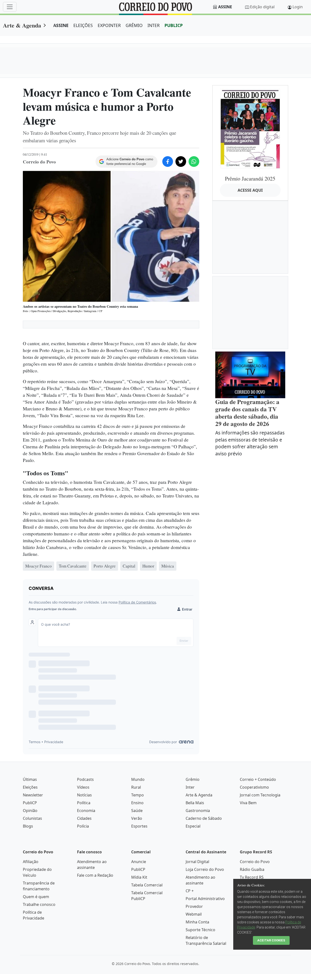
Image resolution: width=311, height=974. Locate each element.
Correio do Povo (255, 861)
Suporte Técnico (200, 929)
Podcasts (85, 779)
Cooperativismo (254, 787)
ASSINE (61, 25)
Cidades (84, 818)
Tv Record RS (252, 877)
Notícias (84, 795)
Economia (86, 810)
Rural (136, 787)
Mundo (138, 779)
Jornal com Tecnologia (260, 795)
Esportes (139, 826)
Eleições (30, 787)
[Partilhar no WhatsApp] (194, 161)
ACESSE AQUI (250, 190)
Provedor (194, 906)
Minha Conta (197, 922)
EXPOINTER (109, 25)
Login (298, 6)
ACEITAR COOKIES (271, 940)
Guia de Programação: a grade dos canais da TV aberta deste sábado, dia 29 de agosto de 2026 (247, 412)
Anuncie (138, 861)
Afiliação (30, 861)
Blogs (28, 826)
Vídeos (83, 787)
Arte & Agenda (22, 25)
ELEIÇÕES (83, 25)
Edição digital (262, 6)
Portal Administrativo (205, 898)
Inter (190, 787)
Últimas (30, 779)
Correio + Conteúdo (258, 779)
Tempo (137, 795)
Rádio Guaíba (252, 869)
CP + (190, 890)
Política (83, 802)
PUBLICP (173, 25)
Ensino (137, 802)
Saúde (137, 810)
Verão (136, 818)
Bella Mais (195, 802)
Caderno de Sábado (204, 818)
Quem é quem (36, 896)
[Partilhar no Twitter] (180, 161)
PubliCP (30, 802)
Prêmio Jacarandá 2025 (250, 178)
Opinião (30, 810)
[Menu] (10, 7)
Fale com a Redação (95, 875)
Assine (225, 6)
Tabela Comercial (147, 885)
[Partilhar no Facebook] (167, 161)
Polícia (83, 826)
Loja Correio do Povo (205, 869)
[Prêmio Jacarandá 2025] (250, 128)
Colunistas (32, 818)
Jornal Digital (197, 861)
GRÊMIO (134, 25)
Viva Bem (248, 802)
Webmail (194, 914)
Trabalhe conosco (39, 904)
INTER (153, 25)
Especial (193, 826)
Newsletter (33, 795)
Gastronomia (198, 810)
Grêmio (192, 779)
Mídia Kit (139, 877)
